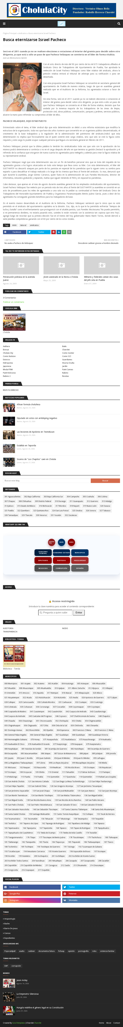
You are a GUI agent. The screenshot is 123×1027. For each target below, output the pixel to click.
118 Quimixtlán (85, 777)
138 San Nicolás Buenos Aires (39, 800)
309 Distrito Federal (43, 501)
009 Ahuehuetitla (44, 688)
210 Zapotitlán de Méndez (31, 865)
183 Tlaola (43, 842)
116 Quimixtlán (53, 777)
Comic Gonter (68, 353)
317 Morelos (61, 506)
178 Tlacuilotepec (76, 837)
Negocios (43, 568)
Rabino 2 (6, 376)
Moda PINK (8, 369)
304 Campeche (73, 497)
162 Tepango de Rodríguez (53, 823)
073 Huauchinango (87, 740)
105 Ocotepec (89, 767)
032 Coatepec (81, 702)
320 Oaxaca (105, 506)
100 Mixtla (102, 763)
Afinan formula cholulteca (28, 404)
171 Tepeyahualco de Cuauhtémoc (18, 833)
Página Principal (9, 33)
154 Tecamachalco (12, 819)
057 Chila (44, 726)
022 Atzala (27, 698)
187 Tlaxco (108, 842)
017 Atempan (52, 693)
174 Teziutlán (91, 833)
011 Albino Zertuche (76, 688)
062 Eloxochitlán (33, 730)
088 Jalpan (84, 754)
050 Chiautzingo (25, 721)
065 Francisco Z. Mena (104, 730)
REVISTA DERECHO (11, 390)
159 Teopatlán (98, 819)
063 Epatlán (48, 730)
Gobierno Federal (43, 552)
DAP (6, 966)
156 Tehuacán (47, 819)
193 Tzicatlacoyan (12, 851)
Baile (64, 346)
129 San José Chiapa (41, 791)
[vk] (91, 900)
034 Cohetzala (10, 707)
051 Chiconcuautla (44, 721)
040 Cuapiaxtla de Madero (15, 712)
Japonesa (7, 366)
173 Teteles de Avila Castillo (70, 833)
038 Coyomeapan (76, 707)
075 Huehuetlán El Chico (14, 744)
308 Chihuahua (25, 501)
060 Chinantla (92, 726)
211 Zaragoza (51, 865)
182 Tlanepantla (28, 842)
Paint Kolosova (9, 373)
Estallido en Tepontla (26, 445)
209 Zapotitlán (10, 865)
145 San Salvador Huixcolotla (16, 809)
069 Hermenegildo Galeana (15, 740)
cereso (7, 933)
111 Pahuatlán (68, 772)
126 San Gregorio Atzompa (61, 786)
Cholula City (8, 353)
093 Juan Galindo (43, 758)
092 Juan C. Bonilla (25, 758)
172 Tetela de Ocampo (46, 833)
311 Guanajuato (76, 501)
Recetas (65, 376)
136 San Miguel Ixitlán (93, 795)
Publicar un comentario (13, 302)
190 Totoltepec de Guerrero (48, 847)
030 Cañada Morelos (46, 702)
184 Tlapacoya (58, 842)
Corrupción (61, 568)
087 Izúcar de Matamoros (65, 754)
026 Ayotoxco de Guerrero (93, 698)
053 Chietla (76, 721)
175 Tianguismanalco (13, 837)
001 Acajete (25, 684)
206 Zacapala (71, 861)
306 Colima (102, 497)
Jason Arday (21, 980)
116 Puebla (38, 777)
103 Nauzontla (40, 767)
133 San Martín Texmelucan (15, 795)
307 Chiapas (9, 501)
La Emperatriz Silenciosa (27, 994)
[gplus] (32, 893)
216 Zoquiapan (28, 870)
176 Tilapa (30, 837)
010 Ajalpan (59, 688)
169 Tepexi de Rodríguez (80, 828)
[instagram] (32, 900)
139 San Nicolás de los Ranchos (68, 800)
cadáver (31, 951)
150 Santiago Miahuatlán (39, 814)
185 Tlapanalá (74, 842)
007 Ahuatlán (9, 688)
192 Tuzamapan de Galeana (90, 847)
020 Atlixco (97, 693)
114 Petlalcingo (10, 777)
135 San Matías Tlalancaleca (69, 795)
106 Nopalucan (105, 767)
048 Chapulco (104, 716)
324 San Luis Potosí (60, 511)
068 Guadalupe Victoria (98, 735)
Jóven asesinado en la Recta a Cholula (61, 277)
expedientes (9, 938)
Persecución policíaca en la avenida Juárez (19, 278)
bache (7, 923)
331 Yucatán (56, 515)
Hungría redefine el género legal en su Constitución (40, 1007)
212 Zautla (65, 865)
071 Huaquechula (50, 740)
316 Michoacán (45, 506)
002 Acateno (39, 684)
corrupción (16, 966)
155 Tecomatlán (31, 819)
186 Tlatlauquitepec (92, 842)
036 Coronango (42, 707)
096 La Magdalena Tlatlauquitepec (18, 763)
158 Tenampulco (81, 819)
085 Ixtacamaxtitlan (29, 754)
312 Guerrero (92, 501)
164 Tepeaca (99, 823)
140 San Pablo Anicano (94, 800)
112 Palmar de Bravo (86, 772)
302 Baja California (32, 497)
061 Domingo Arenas (13, 730)
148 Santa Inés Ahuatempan (102, 809)
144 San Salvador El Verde (91, 805)
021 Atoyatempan (11, 698)
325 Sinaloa (77, 511)
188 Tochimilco (10, 847)
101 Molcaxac (10, 767)
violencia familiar (107, 951)
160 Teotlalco (10, 823)
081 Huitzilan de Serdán (31, 749)
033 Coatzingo (96, 702)
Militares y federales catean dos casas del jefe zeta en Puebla (101, 278)
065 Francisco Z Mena (82, 730)
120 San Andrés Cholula (14, 781)
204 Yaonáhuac (38, 861)
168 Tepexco (61, 828)
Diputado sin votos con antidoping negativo (37, 418)
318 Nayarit (74, 506)
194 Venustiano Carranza (34, 851)
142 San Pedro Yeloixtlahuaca (39, 805)
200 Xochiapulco (41, 856)
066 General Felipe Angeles (15, 735)
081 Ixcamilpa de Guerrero (56, 749)
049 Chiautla (9, 721)
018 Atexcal (66, 693)
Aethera (6, 346)
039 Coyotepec (93, 707)
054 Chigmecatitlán (93, 721)
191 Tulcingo (69, 847)
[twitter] (91, 887)
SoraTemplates (18, 1023)
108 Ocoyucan (26, 772)
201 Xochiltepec (58, 856)
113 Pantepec (104, 772)
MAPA (62, 542)
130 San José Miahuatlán (63, 791)
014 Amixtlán (9, 693)
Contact (116, 1023)
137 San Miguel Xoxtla (13, 800)
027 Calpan (112, 698)
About (108, 1023)
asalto (21, 951)
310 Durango (60, 501)
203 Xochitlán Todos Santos (16, 861)
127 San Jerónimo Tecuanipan (89, 786)
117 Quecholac (69, 777)
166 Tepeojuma (29, 828)
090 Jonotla (111, 754)
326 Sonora (91, 511)
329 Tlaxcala (27, 515)
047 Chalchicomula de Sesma (82, 716)
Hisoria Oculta (68, 363)
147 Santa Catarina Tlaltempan (74, 809)
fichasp (61, 951)
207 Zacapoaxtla (87, 861)
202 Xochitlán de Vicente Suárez (82, 856)
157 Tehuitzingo (63, 819)
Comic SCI (66, 356)
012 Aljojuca (93, 688)
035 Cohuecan (26, 707)
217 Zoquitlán (44, 870)
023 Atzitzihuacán (42, 698)
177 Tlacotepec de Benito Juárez (52, 837)
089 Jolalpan (97, 754)
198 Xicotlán (9, 856)
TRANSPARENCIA (10, 632)
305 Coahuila (88, 497)
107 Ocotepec (10, 772)
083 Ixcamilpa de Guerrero (99, 749)
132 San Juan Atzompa (107, 791)
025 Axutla (73, 698)
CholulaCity (51, 542)
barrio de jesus (11, 928)
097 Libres (41, 763)
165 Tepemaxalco (11, 828)
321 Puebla (9, 511)
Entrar (79, 612)
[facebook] (32, 887)
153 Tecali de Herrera (105, 814)
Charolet (66, 350)
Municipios (80, 553)
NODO (71, 542)
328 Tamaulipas (11, 515)
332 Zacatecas (71, 515)
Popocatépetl (9, 951)
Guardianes (67, 359)
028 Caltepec (9, 702)
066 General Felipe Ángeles (41, 735)
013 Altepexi (107, 688)
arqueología (9, 919)
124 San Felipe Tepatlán (14, 786)
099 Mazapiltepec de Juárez (83, 763)
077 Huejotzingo (60, 744)
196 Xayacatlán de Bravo (80, 851)
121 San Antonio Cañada (38, 781)
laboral (23, 225)
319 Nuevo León (89, 506)
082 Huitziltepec (77, 749)
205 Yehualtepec (55, 861)
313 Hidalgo (107, 501)
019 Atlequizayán (82, 693)
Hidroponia (8, 363)
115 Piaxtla (25, 777)
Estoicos (6, 359)
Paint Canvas (67, 369)
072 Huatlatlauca (69, 740)
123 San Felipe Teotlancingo (100, 781)
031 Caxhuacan (65, 702)
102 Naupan (25, 767)
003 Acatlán (53, 684)
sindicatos (22, 33)
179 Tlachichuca (94, 837)
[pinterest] (91, 893)
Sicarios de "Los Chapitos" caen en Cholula (36, 459)
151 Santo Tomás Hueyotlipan (66, 814)
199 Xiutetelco (24, 856)
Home (101, 1023)
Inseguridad (80, 560)
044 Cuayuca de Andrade (14, 716)
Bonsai (6, 350)
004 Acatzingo (68, 684)
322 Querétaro (23, 511)
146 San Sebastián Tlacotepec (45, 809)
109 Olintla (39, 772)
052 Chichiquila (62, 721)
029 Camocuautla (26, 702)
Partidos (61, 560)
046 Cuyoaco (61, 716)
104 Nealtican (55, 767)
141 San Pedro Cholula (14, 805)
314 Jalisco (9, 506)
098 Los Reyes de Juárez (59, 763)
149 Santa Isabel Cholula (14, 814)
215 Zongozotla (11, 870)
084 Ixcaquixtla (10, 754)
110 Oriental (53, 772)
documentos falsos (47, 951)
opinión (71, 951)
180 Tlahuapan (111, 837)
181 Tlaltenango (11, 842)
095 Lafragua (99, 758)
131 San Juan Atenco (86, 791)
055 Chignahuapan (12, 726)
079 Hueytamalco (93, 744)
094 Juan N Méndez (62, 758)
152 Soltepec (87, 814)
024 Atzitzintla (60, 698)
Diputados (43, 560)
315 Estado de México (26, 506)
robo (94, 951)
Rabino (65, 373)
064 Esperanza (63, 730)
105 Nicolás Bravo (72, 767)
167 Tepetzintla (46, 828)
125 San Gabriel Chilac (37, 786)
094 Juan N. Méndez (82, 758)
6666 (14, 225)
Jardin (64, 366)
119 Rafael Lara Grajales (106, 777)
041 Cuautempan (37, 712)
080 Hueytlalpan (11, 749)
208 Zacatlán (103, 861)
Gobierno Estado (61, 553)
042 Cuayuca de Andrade (76, 712)
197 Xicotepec (100, 851)
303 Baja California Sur (53, 497)
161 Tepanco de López (29, 823)
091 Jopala (8, 758)
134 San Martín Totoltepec (42, 795)
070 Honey (35, 740)
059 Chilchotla (77, 726)
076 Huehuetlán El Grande (39, 744)
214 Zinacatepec (97, 865)
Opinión (80, 568)
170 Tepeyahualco (101, 828)
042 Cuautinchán (55, 712)
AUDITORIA (8, 628)
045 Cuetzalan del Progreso (40, 716)
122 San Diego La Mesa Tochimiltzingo (68, 781)
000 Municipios (10, 684)
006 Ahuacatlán (98, 684)
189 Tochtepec (27, 847)
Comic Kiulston (9, 356)
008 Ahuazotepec (26, 688)
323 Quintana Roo (40, 511)
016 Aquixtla (38, 693)
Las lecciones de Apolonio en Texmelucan (35, 432)
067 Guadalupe (62, 735)
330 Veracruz (41, 515)
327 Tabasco (105, 511)
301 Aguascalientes (12, 497)
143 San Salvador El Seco (66, 805)
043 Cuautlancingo (98, 712)
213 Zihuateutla (80, 865)
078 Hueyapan (76, 744)
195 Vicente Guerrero (57, 851)
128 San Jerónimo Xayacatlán (16, 791)
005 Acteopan (83, 684)
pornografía (83, 951)
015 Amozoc (24, 693)
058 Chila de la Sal (59, 726)
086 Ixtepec (46, 754)
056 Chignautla (30, 726)
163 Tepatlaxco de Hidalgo (79, 823)
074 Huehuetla (105, 740)
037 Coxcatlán (59, 707)
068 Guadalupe (78, 735)
